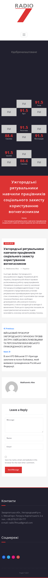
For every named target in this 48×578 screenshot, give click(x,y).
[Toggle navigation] (24, 34)
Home (24, 218)
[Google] (18, 557)
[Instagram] (13, 557)
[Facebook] (3, 557)
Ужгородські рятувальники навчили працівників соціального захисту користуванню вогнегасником (24, 222)
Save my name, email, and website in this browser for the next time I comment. (21, 461)
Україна (26, 269)
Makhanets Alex (12, 269)
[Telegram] (8, 557)
